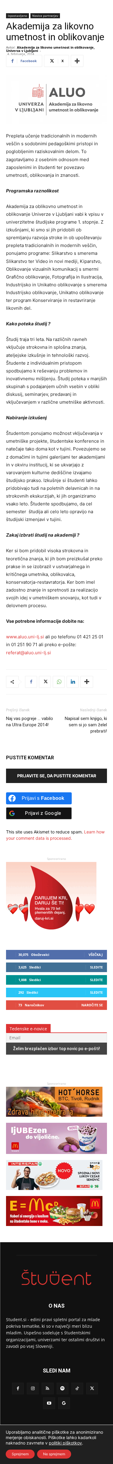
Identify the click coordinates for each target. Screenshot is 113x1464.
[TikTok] (77, 1388)
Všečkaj (96, 954)
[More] (77, 61)
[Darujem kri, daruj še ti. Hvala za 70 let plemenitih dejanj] (51, 935)
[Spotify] (62, 1388)
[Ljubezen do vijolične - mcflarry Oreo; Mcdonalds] (56, 1157)
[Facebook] (31, 682)
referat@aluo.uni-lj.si (28, 652)
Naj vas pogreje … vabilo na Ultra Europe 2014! (29, 721)
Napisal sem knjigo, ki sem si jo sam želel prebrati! (86, 725)
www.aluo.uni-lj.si (25, 637)
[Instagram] (33, 1388)
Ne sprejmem (54, 1454)
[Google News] (64, 1403)
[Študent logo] (56, 1277)
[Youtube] (49, 1403)
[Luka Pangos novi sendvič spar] (54, 1193)
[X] (45, 682)
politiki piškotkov (65, 1442)
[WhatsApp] (59, 682)
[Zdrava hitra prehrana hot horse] (54, 1119)
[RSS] (47, 1388)
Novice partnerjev (45, 16)
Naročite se (92, 1005)
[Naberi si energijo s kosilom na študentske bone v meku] (54, 1229)
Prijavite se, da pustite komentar (56, 775)
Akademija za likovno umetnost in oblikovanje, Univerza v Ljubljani (50, 49)
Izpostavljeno (17, 16)
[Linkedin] (73, 682)
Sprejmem (20, 1454)
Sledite (96, 967)
